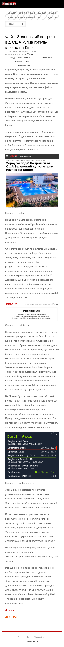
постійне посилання (48, 57)
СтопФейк (27, 54)
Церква (42, 13)
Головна (11, 13)
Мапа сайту (39, 637)
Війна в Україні (27, 13)
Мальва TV (33, 642)
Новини (53, 13)
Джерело (10, 610)
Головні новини (23, 57)
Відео (41, 17)
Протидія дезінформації (21, 17)
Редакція (52, 17)
